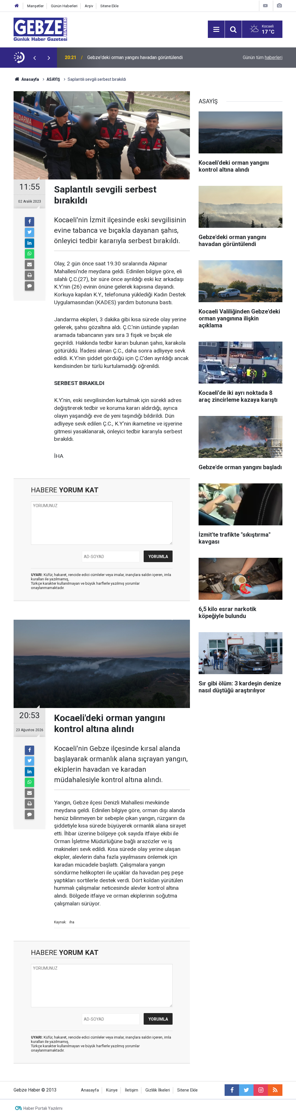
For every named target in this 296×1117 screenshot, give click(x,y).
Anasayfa (30, 79)
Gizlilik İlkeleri (157, 1090)
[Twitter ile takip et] (246, 1090)
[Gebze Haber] (40, 29)
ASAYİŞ (53, 79)
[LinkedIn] (29, 243)
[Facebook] (29, 221)
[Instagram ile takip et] (261, 1090)
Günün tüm (262, 57)
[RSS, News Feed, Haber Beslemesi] (275, 1090)
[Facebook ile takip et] (232, 1090)
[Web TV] (265, 5)
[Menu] (216, 29)
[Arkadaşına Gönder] (29, 264)
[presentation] (34, 57)
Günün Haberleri (64, 6)
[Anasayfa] (17, 6)
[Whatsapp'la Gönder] (29, 253)
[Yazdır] (29, 275)
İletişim (131, 1090)
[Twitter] (29, 232)
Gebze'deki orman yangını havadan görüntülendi (135, 57)
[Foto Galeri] (279, 5)
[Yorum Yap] (29, 286)
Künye (112, 1090)
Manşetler (35, 6)
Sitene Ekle (109, 6)
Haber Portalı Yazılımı (42, 1108)
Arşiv (89, 6)
